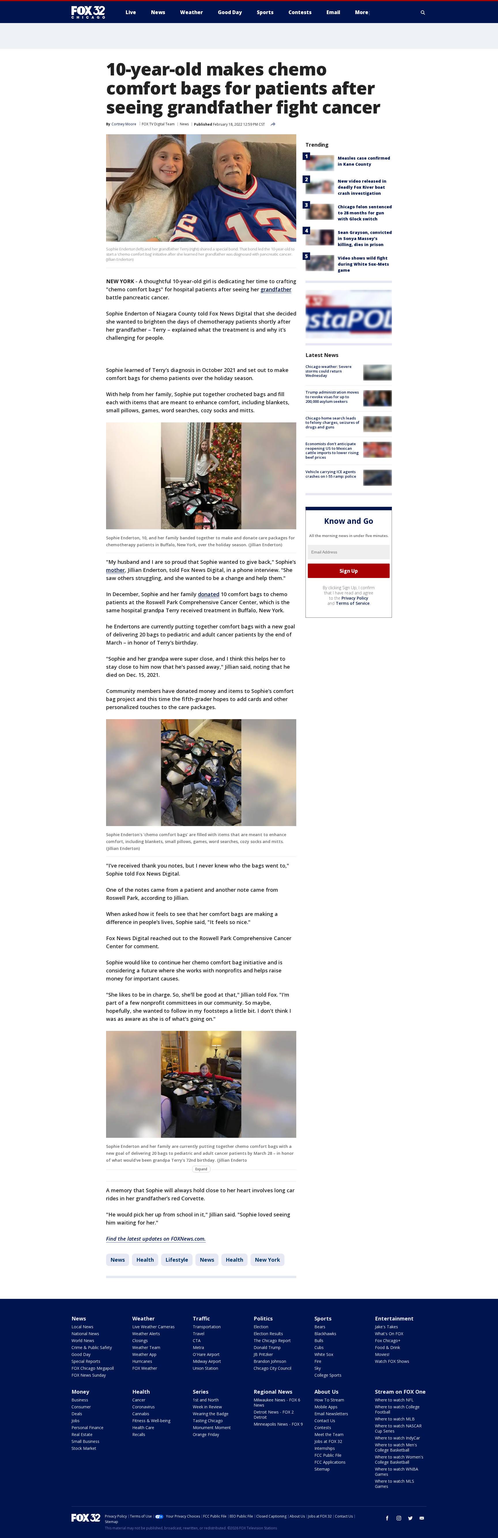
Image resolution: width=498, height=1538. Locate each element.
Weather (143, 1318)
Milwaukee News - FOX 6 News (277, 1402)
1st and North (206, 1400)
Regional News (273, 1391)
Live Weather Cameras (153, 1326)
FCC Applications (330, 1462)
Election (261, 1326)
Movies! (382, 1354)
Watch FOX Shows (392, 1361)
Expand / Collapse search (423, 12)
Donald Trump (267, 1347)
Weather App (144, 1354)
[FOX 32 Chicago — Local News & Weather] (90, 12)
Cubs (319, 1347)
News (184, 124)
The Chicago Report (272, 1340)
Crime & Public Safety (91, 1347)
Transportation (207, 1326)
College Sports (328, 1375)
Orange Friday (206, 1434)
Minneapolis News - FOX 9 (278, 1424)
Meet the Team (329, 1434)
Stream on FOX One (400, 1391)
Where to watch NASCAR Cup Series (398, 1428)
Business (79, 1400)
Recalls (138, 1434)
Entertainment (394, 1318)
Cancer (138, 1400)
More (361, 12)
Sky (317, 1368)
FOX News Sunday (88, 1375)
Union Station (205, 1368)
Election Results (268, 1333)
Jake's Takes (386, 1326)
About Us (326, 1391)
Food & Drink (387, 1347)
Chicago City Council (272, 1368)
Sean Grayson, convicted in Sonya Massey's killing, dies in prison (365, 238)
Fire (317, 1361)
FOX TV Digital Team (158, 124)
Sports (322, 1318)
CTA (197, 1340)
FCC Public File (328, 1455)
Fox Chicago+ (388, 1340)
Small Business (85, 1441)
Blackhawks (325, 1333)
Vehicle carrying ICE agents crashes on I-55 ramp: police (330, 474)
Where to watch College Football (397, 1409)
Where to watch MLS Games (394, 1483)
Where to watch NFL (394, 1400)
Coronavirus (143, 1406)
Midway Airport (207, 1361)
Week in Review (207, 1406)
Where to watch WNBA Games (396, 1471)
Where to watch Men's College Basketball (396, 1447)
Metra (198, 1347)
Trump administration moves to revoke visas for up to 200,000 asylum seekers (332, 397)
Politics (263, 1318)
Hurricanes (142, 1361)
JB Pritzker (263, 1354)
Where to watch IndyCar (397, 1438)
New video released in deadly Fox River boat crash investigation (362, 187)
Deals (76, 1413)
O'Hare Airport (206, 1354)
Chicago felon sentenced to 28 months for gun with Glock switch (365, 213)
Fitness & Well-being (151, 1420)
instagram (398, 1518)
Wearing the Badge (211, 1413)
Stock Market (83, 1448)
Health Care (143, 1427)
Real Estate (82, 1434)
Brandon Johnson (270, 1361)
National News (85, 1333)
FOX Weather (144, 1368)
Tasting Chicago (208, 1420)
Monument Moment (212, 1427)
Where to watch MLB (395, 1419)
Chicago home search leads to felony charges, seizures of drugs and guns (332, 422)
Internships (324, 1448)
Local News (82, 1326)
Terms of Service (352, 603)
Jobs (75, 1420)
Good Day (80, 1354)
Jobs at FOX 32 (328, 1441)
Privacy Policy (355, 598)
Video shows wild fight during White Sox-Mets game (363, 264)
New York (267, 1259)
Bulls (318, 1340)
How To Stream (329, 1400)
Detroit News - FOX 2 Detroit (274, 1414)
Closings (140, 1340)
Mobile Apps (325, 1406)
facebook (387, 1518)
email (422, 1518)
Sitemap (322, 1469)
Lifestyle (176, 1259)
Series (200, 1391)
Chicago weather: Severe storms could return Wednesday (328, 371)
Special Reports (85, 1361)
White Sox (323, 1354)
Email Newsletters (331, 1413)
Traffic (201, 1318)
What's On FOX (389, 1333)
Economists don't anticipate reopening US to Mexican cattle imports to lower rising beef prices (332, 450)
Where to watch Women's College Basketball (399, 1459)
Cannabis (140, 1413)
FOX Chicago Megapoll (92, 1368)
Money (80, 1391)
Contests (322, 1427)
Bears (319, 1326)
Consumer (81, 1406)
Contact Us (324, 1420)
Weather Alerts (146, 1333)
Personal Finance (87, 1427)
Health (145, 1259)
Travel (198, 1333)
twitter (410, 1518)
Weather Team (146, 1347)
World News (82, 1340)
